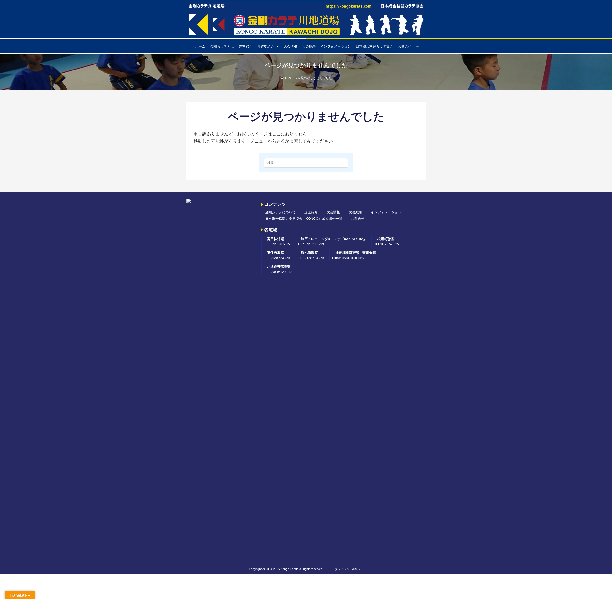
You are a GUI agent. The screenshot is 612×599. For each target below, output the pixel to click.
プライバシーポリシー (349, 569)
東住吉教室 (275, 253)
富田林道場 (275, 239)
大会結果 (309, 46)
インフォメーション (335, 46)
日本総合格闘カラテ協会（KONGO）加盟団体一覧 (303, 218)
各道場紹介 (265, 46)
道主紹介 (245, 46)
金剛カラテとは (222, 46)
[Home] (282, 78)
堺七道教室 (309, 253)
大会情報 (290, 46)
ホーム (200, 46)
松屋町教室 (385, 239)
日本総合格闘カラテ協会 (374, 46)
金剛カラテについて (280, 212)
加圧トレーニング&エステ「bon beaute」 (333, 239)
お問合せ (404, 46)
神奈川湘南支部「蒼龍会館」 (357, 253)
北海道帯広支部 (279, 266)
